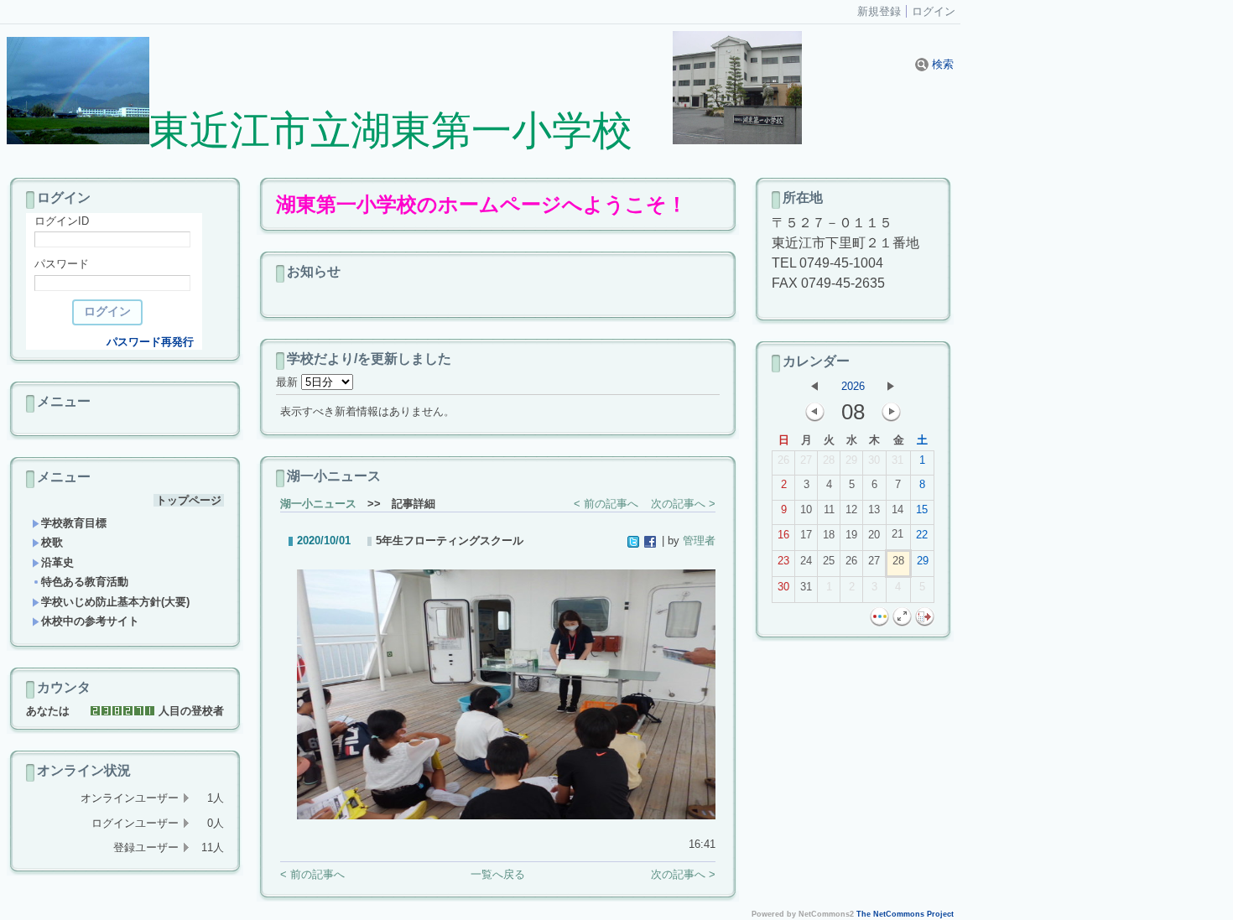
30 (874, 460)
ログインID (61, 221)
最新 (288, 382)
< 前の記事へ (606, 503)
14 (897, 509)
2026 (853, 386)
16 (783, 534)
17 (806, 534)
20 (874, 534)
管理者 (699, 540)
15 (922, 509)
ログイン (933, 11)
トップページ (188, 500)
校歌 (52, 542)
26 (783, 460)
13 (874, 509)
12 (851, 509)
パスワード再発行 (150, 341)
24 (806, 560)
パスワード (61, 263)
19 (851, 534)
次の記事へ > (683, 503)
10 (806, 509)
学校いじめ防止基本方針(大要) (115, 601)
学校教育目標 (74, 523)
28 (829, 460)
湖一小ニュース (318, 503)
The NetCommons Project (905, 914)
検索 (941, 64)
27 (806, 460)
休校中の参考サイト (90, 621)
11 (829, 509)
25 (829, 560)
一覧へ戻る (498, 874)
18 (829, 534)
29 (851, 460)
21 (897, 534)
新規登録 (879, 11)
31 (897, 460)
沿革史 (57, 562)
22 (922, 534)
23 (783, 560)
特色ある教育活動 (84, 581)
